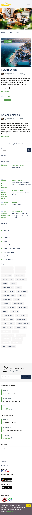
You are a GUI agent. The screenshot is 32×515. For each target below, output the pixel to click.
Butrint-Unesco (7, 315)
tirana (19, 287)
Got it (28, 505)
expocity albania (7, 287)
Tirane (5, 283)
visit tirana (14, 311)
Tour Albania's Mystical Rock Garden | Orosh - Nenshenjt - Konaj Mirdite (20, 216)
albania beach (20, 268)
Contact (3, 461)
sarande (5, 342)
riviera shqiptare (8, 335)
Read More (5, 91)
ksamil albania (16, 342)
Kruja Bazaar (22, 307)
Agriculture (7, 255)
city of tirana (19, 275)
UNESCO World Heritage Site (12, 248)
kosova (13, 283)
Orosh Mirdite (7, 327)
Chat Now (7, 409)
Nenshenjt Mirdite (8, 323)
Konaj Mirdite (7, 275)
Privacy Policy (5, 465)
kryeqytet (6, 338)
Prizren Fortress (8, 291)
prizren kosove (7, 268)
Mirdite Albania (21, 279)
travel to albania (8, 319)
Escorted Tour (7, 245)
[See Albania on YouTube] (8, 471)
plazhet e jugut (7, 279)
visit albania (20, 335)
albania (17, 299)
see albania (6, 331)
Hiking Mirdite (17, 338)
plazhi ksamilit (22, 291)
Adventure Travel (8, 226)
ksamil (5, 311)
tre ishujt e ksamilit (8, 295)
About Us (3, 449)
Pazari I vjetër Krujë (8, 346)
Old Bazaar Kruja (20, 327)
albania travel (18, 303)
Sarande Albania (10, 115)
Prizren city (6, 299)
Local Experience (17, 180)
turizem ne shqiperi (8, 307)
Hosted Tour (7, 237)
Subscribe (25, 377)
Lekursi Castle (16, 167)
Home (3, 32)
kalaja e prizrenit (23, 323)
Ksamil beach (20, 272)
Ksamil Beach (9, 69)
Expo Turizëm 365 (21, 315)
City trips (7, 100)
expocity (21, 295)
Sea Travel (8, 41)
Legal (2, 457)
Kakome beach (21, 319)
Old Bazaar (6, 303)
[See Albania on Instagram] (6, 471)
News (10, 32)
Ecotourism (7, 230)
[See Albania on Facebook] (2, 471)
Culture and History (18, 165)
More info (10, 511)
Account (3, 453)
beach (15, 331)
